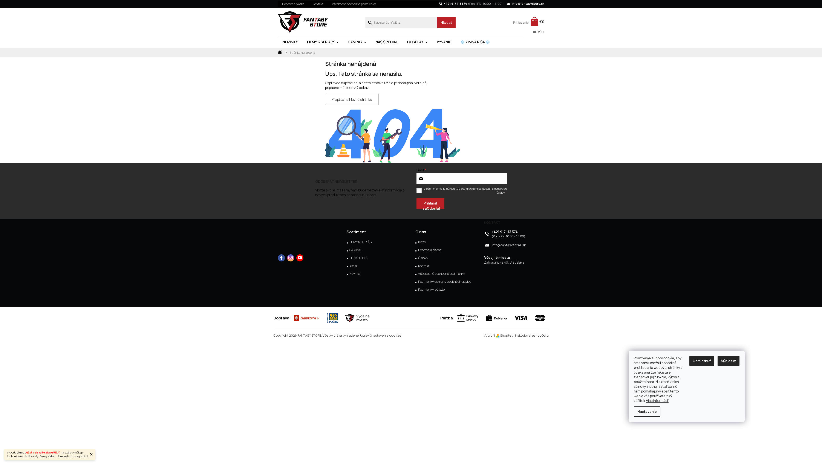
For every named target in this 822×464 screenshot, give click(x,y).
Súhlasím (728, 361)
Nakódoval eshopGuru (532, 335)
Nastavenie (647, 411)
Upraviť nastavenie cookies (380, 335)
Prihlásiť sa (430, 205)
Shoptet (506, 335)
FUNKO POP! (358, 258)
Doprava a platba (293, 4)
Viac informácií (657, 400)
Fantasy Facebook (281, 257)
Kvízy (422, 242)
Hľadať (446, 22)
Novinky (355, 274)
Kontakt (318, 4)
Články (423, 258)
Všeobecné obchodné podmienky (354, 4)
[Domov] (280, 52)
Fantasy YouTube (299, 257)
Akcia (353, 266)
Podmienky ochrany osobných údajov (444, 281)
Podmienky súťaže (431, 289)
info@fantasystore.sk (509, 245)
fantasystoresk (290, 257)
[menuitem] (290, 42)
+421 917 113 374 (505, 231)
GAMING (355, 250)
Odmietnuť (702, 361)
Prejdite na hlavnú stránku (352, 99)
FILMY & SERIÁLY (360, 242)
